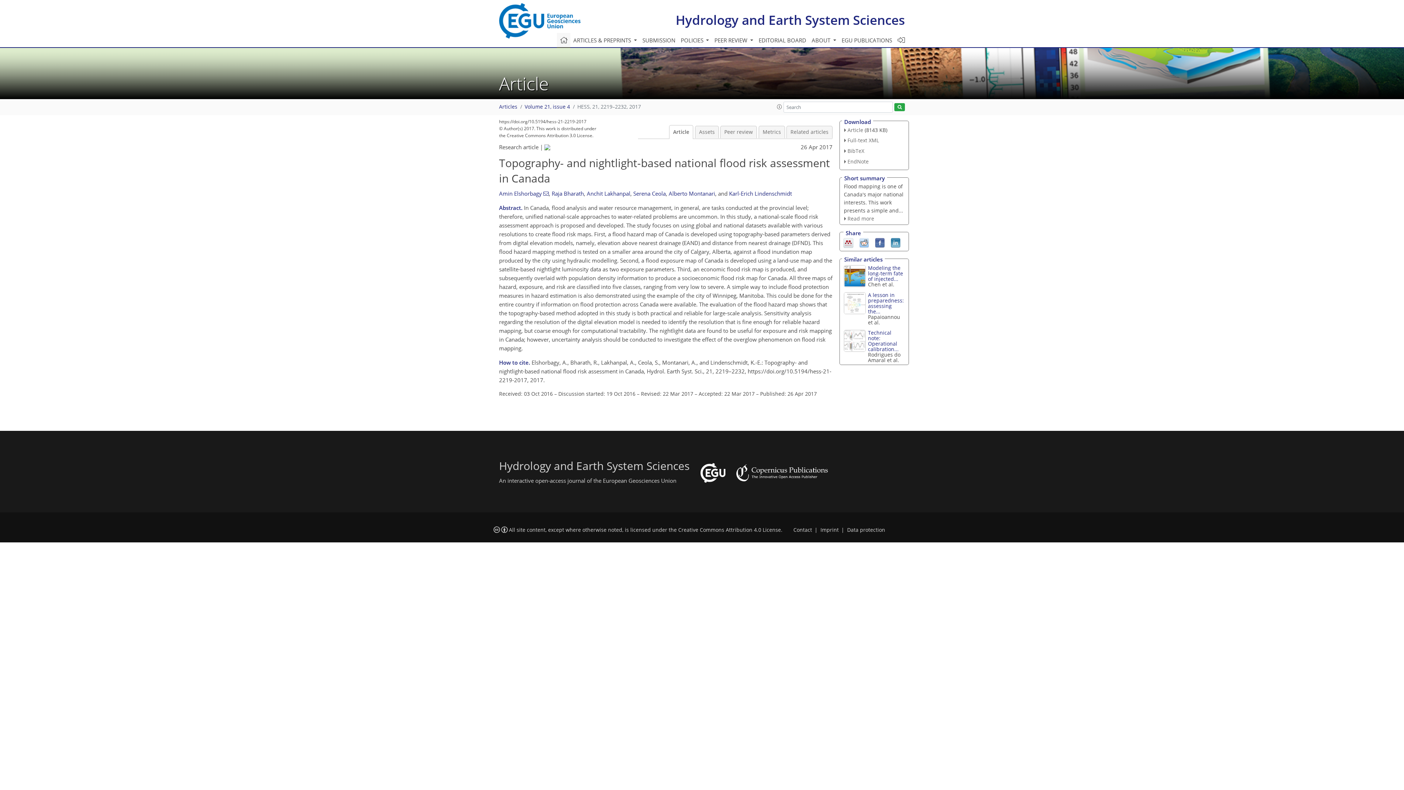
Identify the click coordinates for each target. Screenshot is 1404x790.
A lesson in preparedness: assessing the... (886, 303)
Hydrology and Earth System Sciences (790, 20)
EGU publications (867, 40)
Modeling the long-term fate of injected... (885, 273)
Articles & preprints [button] (603, 40)
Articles (508, 107)
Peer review (738, 132)
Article (681, 132)
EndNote (858, 161)
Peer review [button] (731, 40)
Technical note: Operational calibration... (883, 341)
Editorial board (782, 40)
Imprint (829, 530)
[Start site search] (899, 107)
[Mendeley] (848, 242)
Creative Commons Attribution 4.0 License (729, 530)
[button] (779, 107)
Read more (861, 218)
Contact (802, 530)
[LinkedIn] (896, 242)
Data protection (866, 530)
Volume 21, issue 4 (547, 107)
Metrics (772, 132)
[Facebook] (880, 242)
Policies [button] (693, 40)
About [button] (822, 40)
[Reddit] (864, 242)
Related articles (809, 132)
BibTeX (856, 150)
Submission (658, 40)
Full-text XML (863, 140)
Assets (707, 132)
